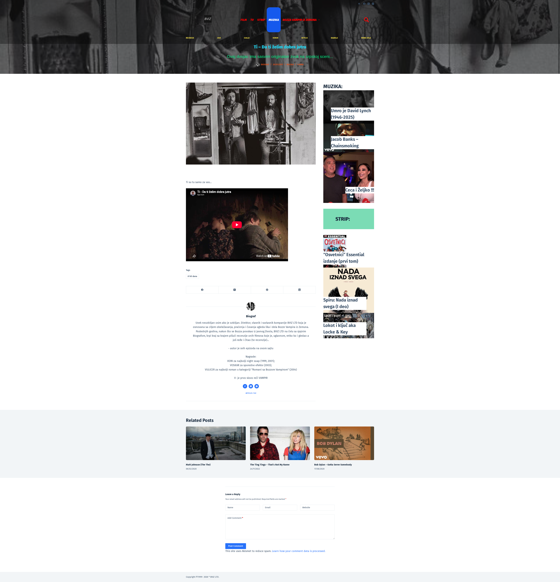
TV (252, 20)
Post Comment (235, 546)
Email (267, 507)
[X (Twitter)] (369, 4)
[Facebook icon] (245, 386)
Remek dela (366, 38)
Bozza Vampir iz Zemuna (300, 20)
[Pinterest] (267, 290)
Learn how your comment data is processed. (298, 551)
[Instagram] (373, 4)
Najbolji (334, 38)
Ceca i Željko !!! (359, 190)
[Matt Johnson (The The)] (216, 443)
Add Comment (235, 518)
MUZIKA (274, 20)
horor (275, 38)
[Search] (366, 19)
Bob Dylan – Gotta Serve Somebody (333, 464)
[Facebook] (364, 4)
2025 (219, 38)
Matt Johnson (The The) (198, 464)
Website (306, 507)
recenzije (190, 38)
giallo (247, 38)
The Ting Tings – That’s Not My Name (269, 464)
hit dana (192, 276)
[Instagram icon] (256, 386)
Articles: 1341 (251, 393)
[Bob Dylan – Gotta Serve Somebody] (344, 443)
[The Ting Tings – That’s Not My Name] (280, 443)
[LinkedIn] (299, 290)
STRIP (261, 20)
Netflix (304, 38)
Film (244, 20)
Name (230, 507)
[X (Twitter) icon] (251, 386)
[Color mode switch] (359, 4)
